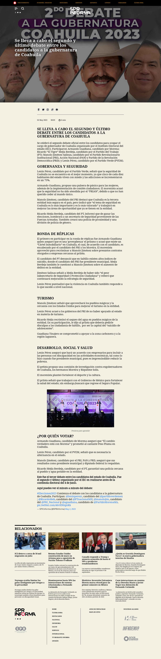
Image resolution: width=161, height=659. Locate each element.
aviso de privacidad (97, 609)
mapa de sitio (94, 612)
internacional (58, 634)
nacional (56, 620)
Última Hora (86, 3)
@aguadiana (69, 502)
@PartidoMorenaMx (106, 502)
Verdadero (70, 3)
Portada (102, 3)
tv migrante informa (60, 637)
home (54, 609)
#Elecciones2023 (46, 493)
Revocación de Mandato (122, 3)
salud (54, 627)
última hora (57, 613)
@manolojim (101, 499)
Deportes (41, 3)
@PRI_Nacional (50, 502)
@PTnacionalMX (83, 499)
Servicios (27, 3)
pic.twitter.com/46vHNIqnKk (54, 505)
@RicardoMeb (46, 499)
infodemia (56, 623)
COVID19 (55, 3)
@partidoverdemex (111, 496)
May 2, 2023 (70, 509)
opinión (55, 641)
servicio (55, 630)
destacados (57, 616)
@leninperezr (74, 496)
